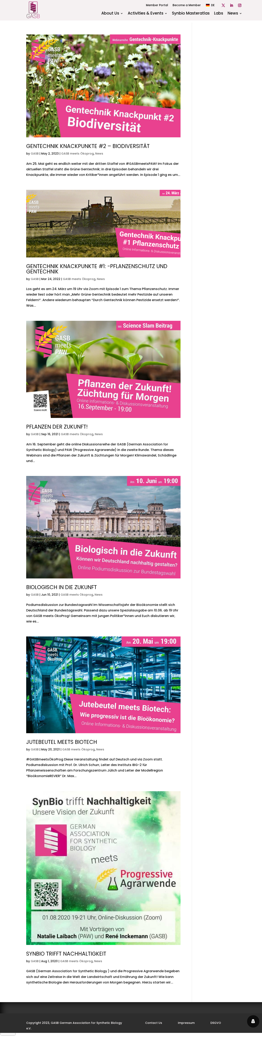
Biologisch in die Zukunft (61, 587)
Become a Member (187, 5)
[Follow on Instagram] (239, 5)
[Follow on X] (223, 5)
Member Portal (157, 5)
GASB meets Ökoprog (77, 153)
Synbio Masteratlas (191, 14)
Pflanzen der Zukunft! (57, 426)
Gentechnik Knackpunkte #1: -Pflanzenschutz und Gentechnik (96, 269)
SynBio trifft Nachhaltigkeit (66, 953)
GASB (35, 153)
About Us (110, 14)
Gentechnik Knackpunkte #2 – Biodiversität (88, 146)
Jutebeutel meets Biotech (61, 742)
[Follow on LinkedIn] (231, 5)
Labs (218, 14)
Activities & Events (145, 14)
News (233, 14)
